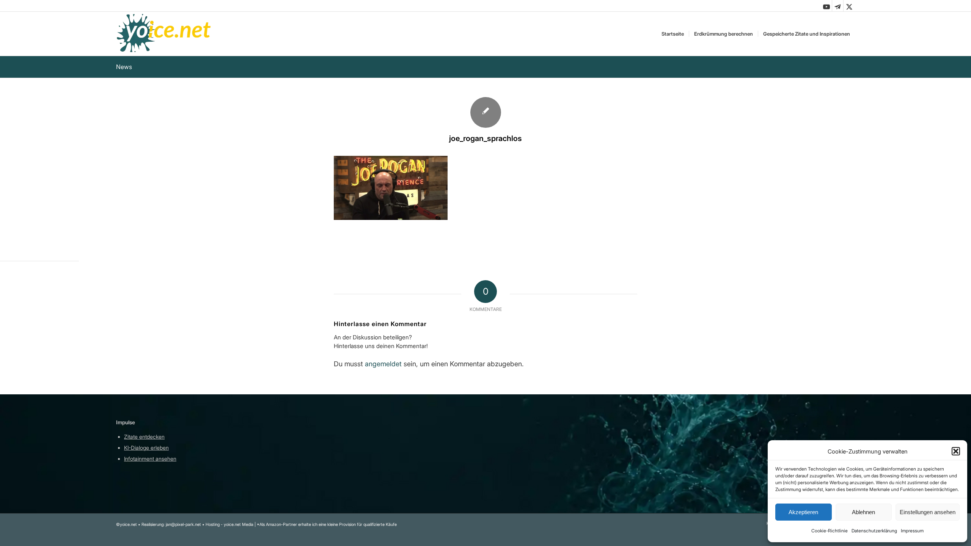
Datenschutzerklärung (874, 530)
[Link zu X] (849, 5)
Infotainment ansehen (150, 458)
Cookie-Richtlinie (829, 530)
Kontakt (446, 481)
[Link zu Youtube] (826, 5)
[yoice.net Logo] (164, 34)
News (124, 67)
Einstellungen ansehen (927, 512)
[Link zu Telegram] (837, 5)
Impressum (912, 530)
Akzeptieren (803, 512)
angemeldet (383, 364)
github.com (294, 458)
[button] (956, 451)
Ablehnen (863, 512)
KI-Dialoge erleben (146, 447)
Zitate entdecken (144, 436)
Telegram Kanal (300, 447)
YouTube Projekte (302, 436)
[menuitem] (673, 34)
